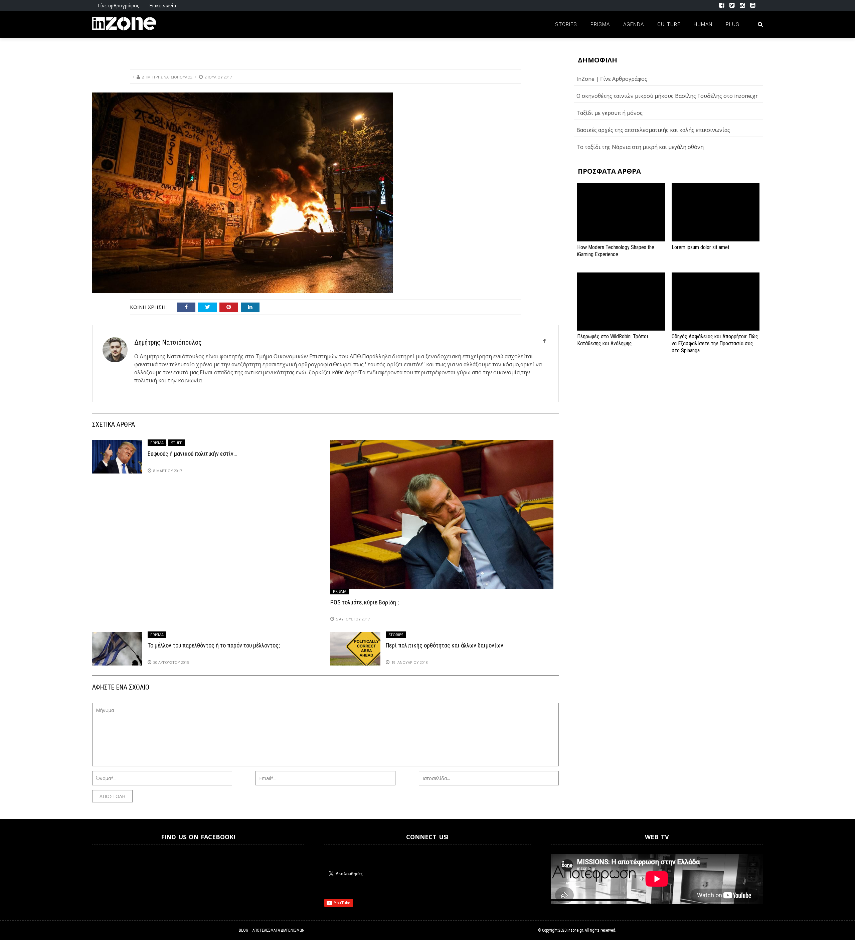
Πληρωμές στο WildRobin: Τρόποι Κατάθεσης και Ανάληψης (612, 340)
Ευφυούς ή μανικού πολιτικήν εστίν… (192, 453)
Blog (243, 930)
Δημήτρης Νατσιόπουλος (167, 76)
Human (703, 24)
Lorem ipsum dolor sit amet (700, 247)
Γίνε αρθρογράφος (118, 5)
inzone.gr (575, 930)
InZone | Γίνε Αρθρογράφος (611, 78)
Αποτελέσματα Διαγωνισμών (278, 930)
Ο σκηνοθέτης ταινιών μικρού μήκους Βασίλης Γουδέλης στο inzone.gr (667, 96)
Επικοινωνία (162, 5)
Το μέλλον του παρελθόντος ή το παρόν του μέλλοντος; (214, 645)
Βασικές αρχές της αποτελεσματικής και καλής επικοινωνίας (653, 130)
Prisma (600, 24)
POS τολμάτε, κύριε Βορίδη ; (364, 602)
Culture (668, 24)
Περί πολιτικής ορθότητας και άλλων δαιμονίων (444, 645)
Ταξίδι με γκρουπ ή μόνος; (610, 113)
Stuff (176, 442)
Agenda (633, 24)
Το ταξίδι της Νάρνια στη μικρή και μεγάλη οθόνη (640, 147)
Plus (732, 24)
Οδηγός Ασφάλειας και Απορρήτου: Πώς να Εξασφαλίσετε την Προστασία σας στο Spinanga (715, 343)
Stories (566, 24)
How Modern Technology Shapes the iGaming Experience (615, 250)
